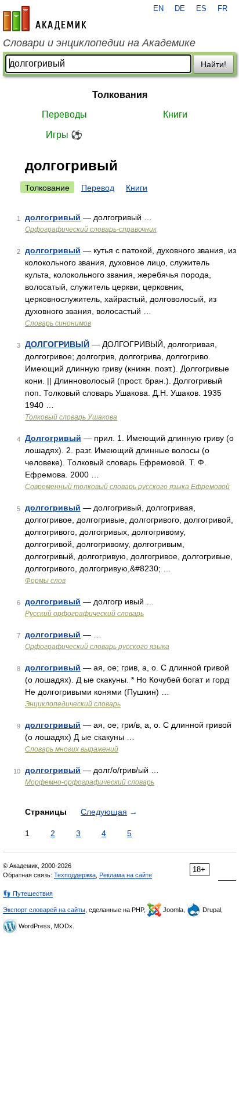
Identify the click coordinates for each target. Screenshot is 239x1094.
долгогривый (53, 217)
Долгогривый (53, 438)
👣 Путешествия (28, 893)
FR (222, 9)
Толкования (119, 95)
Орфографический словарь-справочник (91, 229)
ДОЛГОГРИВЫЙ (57, 344)
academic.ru (44, 18)
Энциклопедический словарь (73, 704)
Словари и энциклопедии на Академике (99, 43)
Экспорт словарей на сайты (44, 909)
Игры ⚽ (64, 135)
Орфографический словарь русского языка (97, 647)
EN (158, 9)
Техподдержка (75, 874)
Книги (175, 114)
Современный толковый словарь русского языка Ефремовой (127, 487)
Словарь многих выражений (71, 749)
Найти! (213, 64)
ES (201, 9)
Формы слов (45, 581)
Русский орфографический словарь (84, 614)
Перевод (97, 187)
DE (180, 9)
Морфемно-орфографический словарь (89, 782)
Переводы (64, 114)
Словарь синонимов (58, 323)
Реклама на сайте (125, 874)
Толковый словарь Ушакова (71, 417)
